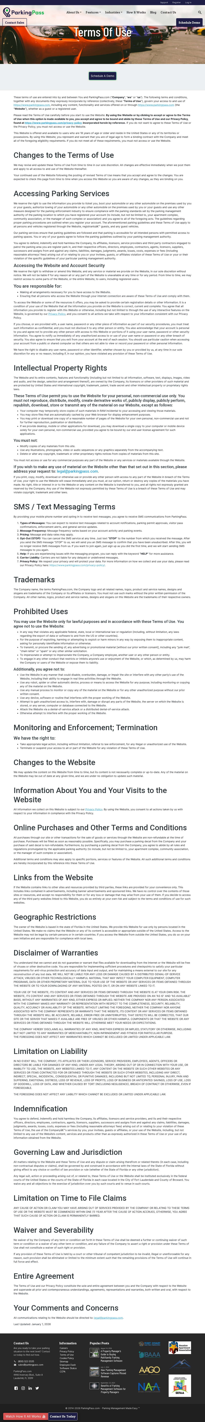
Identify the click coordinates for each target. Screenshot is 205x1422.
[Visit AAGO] (149, 1370)
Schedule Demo (189, 22)
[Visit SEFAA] (180, 1385)
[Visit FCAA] (149, 1343)
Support (164, 2)
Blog (153, 12)
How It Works (136, 12)
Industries (112, 12)
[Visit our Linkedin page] (30, 1388)
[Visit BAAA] (149, 1354)
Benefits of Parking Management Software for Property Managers (113, 1389)
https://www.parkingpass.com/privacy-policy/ (77, 565)
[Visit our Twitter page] (37, 1388)
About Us (72, 12)
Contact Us (168, 12)
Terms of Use (67, 1354)
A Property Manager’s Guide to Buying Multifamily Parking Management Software (111, 1355)
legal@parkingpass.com (77, 471)
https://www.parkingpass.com (32, 104)
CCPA (62, 1371)
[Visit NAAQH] (149, 1387)
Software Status (68, 1368)
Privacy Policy (56, 313)
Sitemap (64, 1361)
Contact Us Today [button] (63, 1416)
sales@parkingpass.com (30, 1364)
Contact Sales (14, 22)
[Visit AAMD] (180, 1364)
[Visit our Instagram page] (23, 1388)
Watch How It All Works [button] (24, 1416)
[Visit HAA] (180, 1347)
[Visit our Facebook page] (16, 1388)
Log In (188, 2)
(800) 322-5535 (26, 1361)
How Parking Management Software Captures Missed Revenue (113, 1373)
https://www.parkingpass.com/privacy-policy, (53, 122)
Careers (64, 1348)
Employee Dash (68, 1364)
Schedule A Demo (102, 76)
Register (176, 2)
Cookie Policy (67, 1358)
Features (92, 12)
